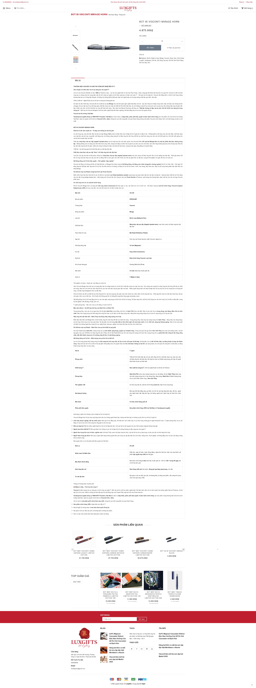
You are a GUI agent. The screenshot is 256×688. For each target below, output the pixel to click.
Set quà (165, 60)
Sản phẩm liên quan (128, 524)
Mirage (162, 58)
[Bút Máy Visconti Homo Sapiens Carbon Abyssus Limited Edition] (113, 539)
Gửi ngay (142, 619)
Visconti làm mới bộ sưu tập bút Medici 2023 (116, 659)
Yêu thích (234, 8)
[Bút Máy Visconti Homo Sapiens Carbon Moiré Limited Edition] (143, 539)
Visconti (166, 58)
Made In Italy (155, 58)
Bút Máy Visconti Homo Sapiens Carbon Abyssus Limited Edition (113, 553)
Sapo (143, 684)
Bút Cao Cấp (143, 62)
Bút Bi (148, 58)
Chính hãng (180, 58)
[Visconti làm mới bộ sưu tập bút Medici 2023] (103, 659)
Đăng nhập (249, 2)
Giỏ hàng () (248, 8)
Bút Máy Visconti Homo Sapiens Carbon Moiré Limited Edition (142, 553)
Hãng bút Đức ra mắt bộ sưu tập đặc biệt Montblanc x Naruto (117, 650)
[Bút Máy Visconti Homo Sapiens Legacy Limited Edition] (84, 539)
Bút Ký (154, 60)
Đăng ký (241, 2)
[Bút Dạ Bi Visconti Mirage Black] (172, 539)
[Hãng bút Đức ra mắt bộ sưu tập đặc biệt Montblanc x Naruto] (103, 650)
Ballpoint (143, 58)
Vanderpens (148, 60)
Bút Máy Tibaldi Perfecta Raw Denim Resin (175, 594)
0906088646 (7, 2)
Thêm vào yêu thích (174, 48)
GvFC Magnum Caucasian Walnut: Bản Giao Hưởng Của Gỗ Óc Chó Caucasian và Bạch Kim (117, 638)
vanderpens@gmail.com (21, 2)
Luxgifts (141, 60)
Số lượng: (143, 36)
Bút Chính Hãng (178, 60)
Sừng (171, 58)
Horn (149, 62)
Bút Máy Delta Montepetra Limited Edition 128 (132, 594)
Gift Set (171, 60)
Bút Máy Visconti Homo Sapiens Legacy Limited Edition (84, 553)
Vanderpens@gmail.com (78, 669)
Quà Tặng (160, 60)
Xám (175, 58)
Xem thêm (76, 582)
